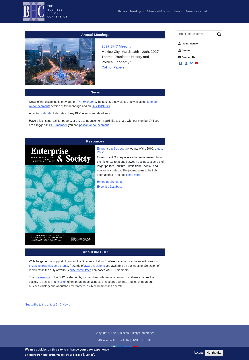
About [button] (121, 11)
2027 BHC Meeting (116, 46)
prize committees (80, 270)
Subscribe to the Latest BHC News (47, 304)
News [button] (177, 11)
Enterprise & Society (110, 148)
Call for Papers (113, 67)
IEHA (147, 340)
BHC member (58, 125)
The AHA (123, 340)
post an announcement (94, 125)
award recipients (95, 265)
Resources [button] (192, 11)
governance (42, 277)
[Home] (35, 11)
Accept (198, 352)
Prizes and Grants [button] (158, 11)
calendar (46, 113)
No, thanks (214, 352)
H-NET (136, 340)
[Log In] (205, 11)
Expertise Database (109, 186)
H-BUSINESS (101, 106)
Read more (133, 174)
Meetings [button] (136, 11)
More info (89, 354)
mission (62, 281)
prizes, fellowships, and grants (48, 265)
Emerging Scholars (109, 181)
